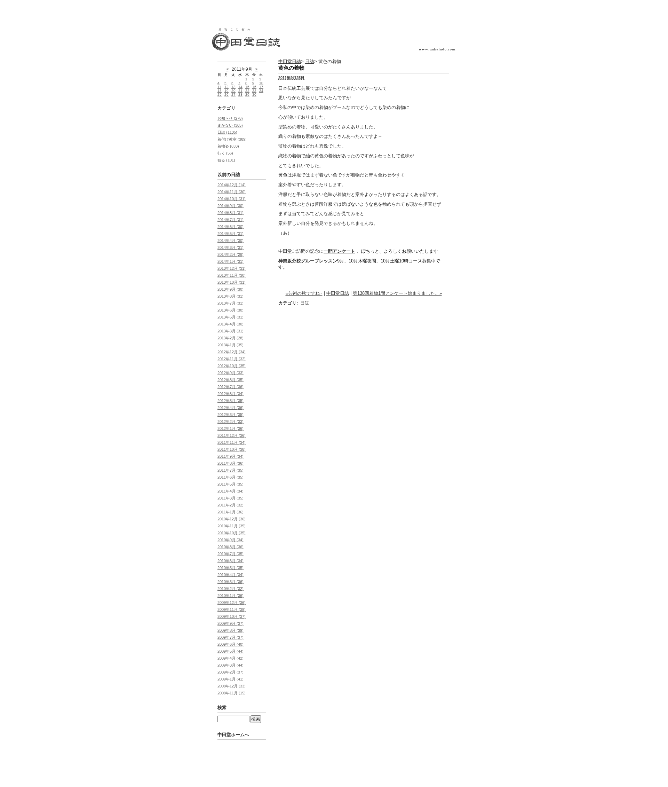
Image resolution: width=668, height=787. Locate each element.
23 (254, 91)
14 (240, 87)
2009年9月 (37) (230, 623)
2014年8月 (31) (230, 213)
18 (219, 91)
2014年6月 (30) (230, 227)
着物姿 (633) (228, 146)
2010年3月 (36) (230, 582)
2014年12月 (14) (231, 185)
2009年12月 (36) (231, 602)
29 (247, 94)
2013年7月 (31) (230, 303)
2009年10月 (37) (231, 616)
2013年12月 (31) (231, 268)
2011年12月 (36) (231, 435)
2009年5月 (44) (230, 651)
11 (219, 87)
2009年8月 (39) (230, 630)
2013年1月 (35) (230, 345)
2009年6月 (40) (230, 644)
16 (254, 87)
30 (254, 94)
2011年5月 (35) (230, 484)
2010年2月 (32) (230, 589)
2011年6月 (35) (230, 477)
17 (261, 87)
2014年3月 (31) (230, 247)
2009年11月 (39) (231, 609)
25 (219, 94)
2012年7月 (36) (230, 387)
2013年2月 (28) (230, 338)
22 (247, 91)
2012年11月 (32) (231, 359)
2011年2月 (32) (230, 505)
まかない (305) (230, 125)
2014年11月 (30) (231, 192)
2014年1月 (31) (230, 261)
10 (261, 83)
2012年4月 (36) (230, 408)
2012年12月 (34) (231, 352)
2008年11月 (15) (231, 693)
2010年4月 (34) (230, 575)
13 (233, 87)
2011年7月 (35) (230, 470)
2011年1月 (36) (230, 512)
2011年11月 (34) (231, 442)
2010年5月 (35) (230, 568)
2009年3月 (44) (230, 665)
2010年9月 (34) (230, 540)
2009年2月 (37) (230, 672)
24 (261, 91)
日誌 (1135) (227, 132)
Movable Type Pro (254, 762)
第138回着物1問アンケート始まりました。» (397, 293)
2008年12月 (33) (231, 686)
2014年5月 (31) (230, 233)
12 (226, 87)
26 (226, 94)
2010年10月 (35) (231, 533)
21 (240, 91)
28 (240, 94)
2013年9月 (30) (230, 289)
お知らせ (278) (230, 118)
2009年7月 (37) (230, 637)
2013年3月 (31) (230, 331)
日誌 (309, 61)
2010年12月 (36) (231, 519)
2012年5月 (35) (230, 401)
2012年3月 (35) (230, 414)
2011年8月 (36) (230, 463)
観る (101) (226, 160)
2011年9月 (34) (230, 456)
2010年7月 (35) (230, 554)
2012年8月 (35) (230, 380)
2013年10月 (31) (231, 282)
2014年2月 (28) (230, 254)
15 (247, 87)
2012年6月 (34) (230, 394)
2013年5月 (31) (230, 317)
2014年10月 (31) (231, 199)
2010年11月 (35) (231, 526)
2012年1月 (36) (230, 428)
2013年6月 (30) (230, 310)
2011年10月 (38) (231, 449)
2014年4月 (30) (230, 240)
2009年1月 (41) (230, 679)
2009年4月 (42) (230, 658)
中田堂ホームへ (233, 734)
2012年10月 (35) (231, 366)
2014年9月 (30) (230, 206)
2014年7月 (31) (230, 220)
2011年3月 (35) (230, 498)
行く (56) (225, 153)
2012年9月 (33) (230, 373)
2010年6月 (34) (230, 561)
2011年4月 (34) (230, 491)
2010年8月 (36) (230, 547)
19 (226, 91)
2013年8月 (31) (230, 296)
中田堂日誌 (289, 61)
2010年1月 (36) (230, 595)
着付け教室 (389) (232, 139)
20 (233, 91)
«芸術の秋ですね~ (304, 293)
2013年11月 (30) (231, 275)
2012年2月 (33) (230, 421)
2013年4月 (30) (230, 324)
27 (233, 94)
